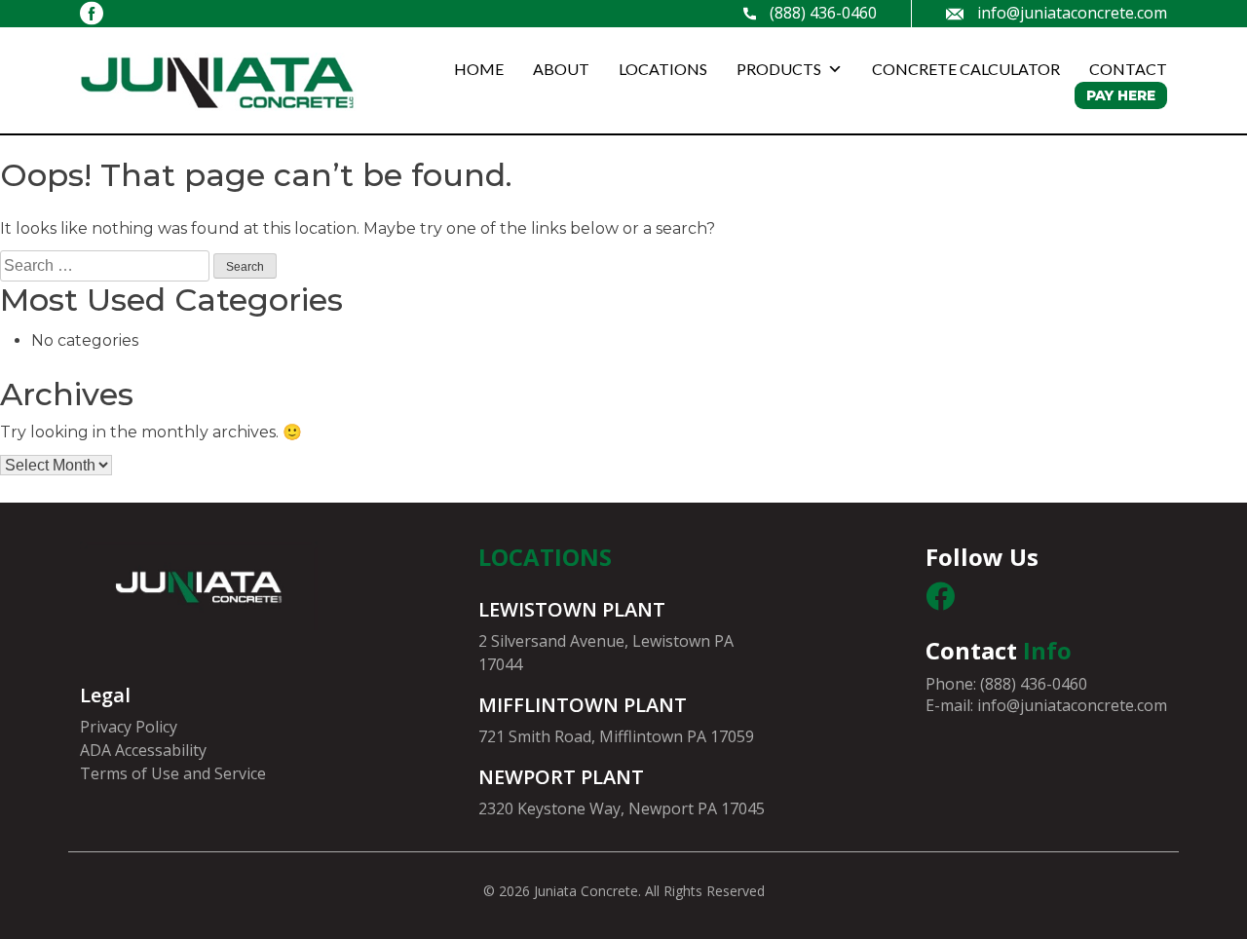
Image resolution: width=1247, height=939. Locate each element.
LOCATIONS (663, 68)
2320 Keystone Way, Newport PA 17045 (621, 808)
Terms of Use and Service (173, 773)
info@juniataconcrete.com (1072, 13)
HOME (479, 68)
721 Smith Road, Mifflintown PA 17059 (616, 736)
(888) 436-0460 (823, 13)
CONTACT (1128, 68)
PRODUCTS (779, 68)
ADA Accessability (143, 750)
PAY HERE (1120, 95)
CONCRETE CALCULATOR (966, 68)
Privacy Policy (128, 726)
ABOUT (561, 68)
